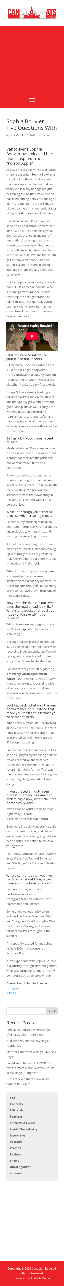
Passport (16, 1142)
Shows (14, 1161)
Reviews (16, 1154)
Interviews (44, 135)
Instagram (13, 988)
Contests (16, 1104)
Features (16, 1116)
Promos (15, 1148)
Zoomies (16, 1173)
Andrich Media (40, 1278)
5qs (12, 1098)
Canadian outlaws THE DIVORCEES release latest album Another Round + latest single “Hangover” (31, 1068)
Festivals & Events (23, 1123)
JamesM (14, 135)
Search (52, 1011)
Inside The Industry (23, 1129)
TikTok (11, 993)
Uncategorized (20, 1167)
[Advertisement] (32, 58)
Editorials (16, 1110)
